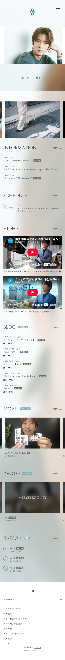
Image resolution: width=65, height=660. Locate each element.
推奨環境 (7, 628)
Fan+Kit (37, 647)
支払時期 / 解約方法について (17, 623)
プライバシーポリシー (13, 608)
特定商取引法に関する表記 (16, 618)
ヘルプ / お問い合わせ (13, 633)
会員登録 (24, 77)
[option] (32, 119)
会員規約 (7, 613)
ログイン (41, 77)
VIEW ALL (57, 148)
